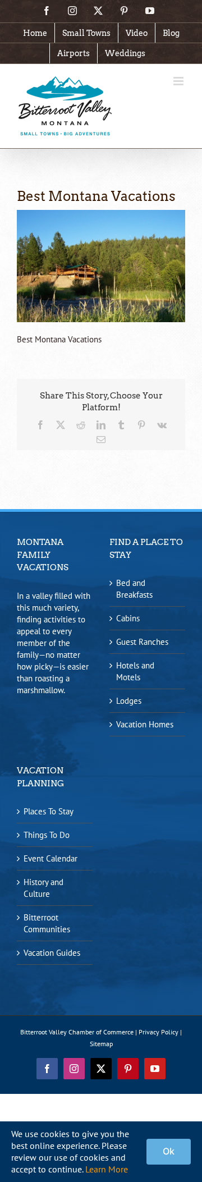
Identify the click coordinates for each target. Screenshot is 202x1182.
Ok (169, 1151)
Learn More (106, 1169)
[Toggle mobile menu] (179, 81)
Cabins (128, 618)
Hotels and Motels (135, 671)
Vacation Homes (144, 724)
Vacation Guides (52, 952)
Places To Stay (49, 811)
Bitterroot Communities (47, 923)
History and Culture (43, 888)
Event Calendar (50, 858)
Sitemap (101, 1043)
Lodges (128, 700)
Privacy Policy (158, 1032)
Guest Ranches (142, 641)
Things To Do (47, 835)
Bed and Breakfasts (134, 589)
